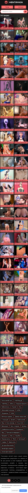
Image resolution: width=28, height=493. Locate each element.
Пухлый (14, 407)
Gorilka (18, 410)
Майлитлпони (6, 407)
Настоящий (21, 439)
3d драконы (5, 413)
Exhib (12, 413)
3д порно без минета (8, 445)
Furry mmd (20, 423)
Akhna (12, 403)
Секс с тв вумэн (15, 426)
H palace (4, 442)
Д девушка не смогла (8, 429)
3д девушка (19, 429)
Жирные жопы (6, 439)
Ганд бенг (18, 435)
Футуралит (5, 435)
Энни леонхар (10, 423)
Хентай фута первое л (8, 448)
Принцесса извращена (13, 432)
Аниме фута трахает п (8, 451)
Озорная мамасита (21, 403)
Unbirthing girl (18, 400)
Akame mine (12, 442)
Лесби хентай (21, 419)
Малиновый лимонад (8, 410)
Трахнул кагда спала (20, 416)
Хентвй (13, 419)
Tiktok (14, 439)
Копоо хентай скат (7, 400)
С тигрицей (5, 419)
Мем (11, 435)
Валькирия (5, 426)
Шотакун (24, 426)
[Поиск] (25, 11)
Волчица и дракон (7, 416)
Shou (20, 407)
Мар (3, 423)
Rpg (3, 432)
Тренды (7, 7)
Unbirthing (5, 403)
